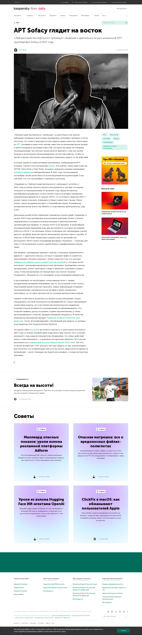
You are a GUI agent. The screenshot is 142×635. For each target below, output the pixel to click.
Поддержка (73, 15)
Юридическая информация (62, 617)
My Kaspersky (121, 9)
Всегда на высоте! (34, 385)
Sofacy (51, 166)
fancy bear (114, 135)
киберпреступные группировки (109, 147)
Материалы (85, 15)
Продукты (17, 15)
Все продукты (48, 591)
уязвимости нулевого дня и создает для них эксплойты (40, 262)
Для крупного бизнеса (119, 2)
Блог (104, 15)
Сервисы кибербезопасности (112, 584)
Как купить (42, 15)
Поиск (126, 23)
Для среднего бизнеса (100, 2)
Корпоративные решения (112, 579)
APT (17, 23)
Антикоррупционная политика (81, 615)
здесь (64, 631)
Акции (96, 15)
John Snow (23, 50)
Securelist (34, 329)
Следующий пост (22, 379)
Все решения (18, 594)
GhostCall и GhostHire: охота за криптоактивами (114, 238)
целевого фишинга (23, 172)
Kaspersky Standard (20, 584)
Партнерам (33, 623)
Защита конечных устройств (112, 593)
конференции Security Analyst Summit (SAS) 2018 (51, 342)
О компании (24, 623)
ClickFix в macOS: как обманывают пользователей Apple (101, 503)
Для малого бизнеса (81, 2)
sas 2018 (106, 138)
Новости (47, 623)
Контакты (16, 623)
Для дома (66, 2)
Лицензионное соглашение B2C (24, 617)
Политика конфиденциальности (61, 615)
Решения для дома (21, 579)
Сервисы (29, 15)
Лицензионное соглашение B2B (44, 617)
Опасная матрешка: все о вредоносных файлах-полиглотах (100, 441)
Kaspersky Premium (20, 591)
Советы (42, 429)
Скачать (63, 15)
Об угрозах (41, 623)
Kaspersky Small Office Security (53, 584)
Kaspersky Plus (19, 587)
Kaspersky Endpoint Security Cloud (55, 587)
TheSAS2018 (107, 142)
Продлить (52, 15)
